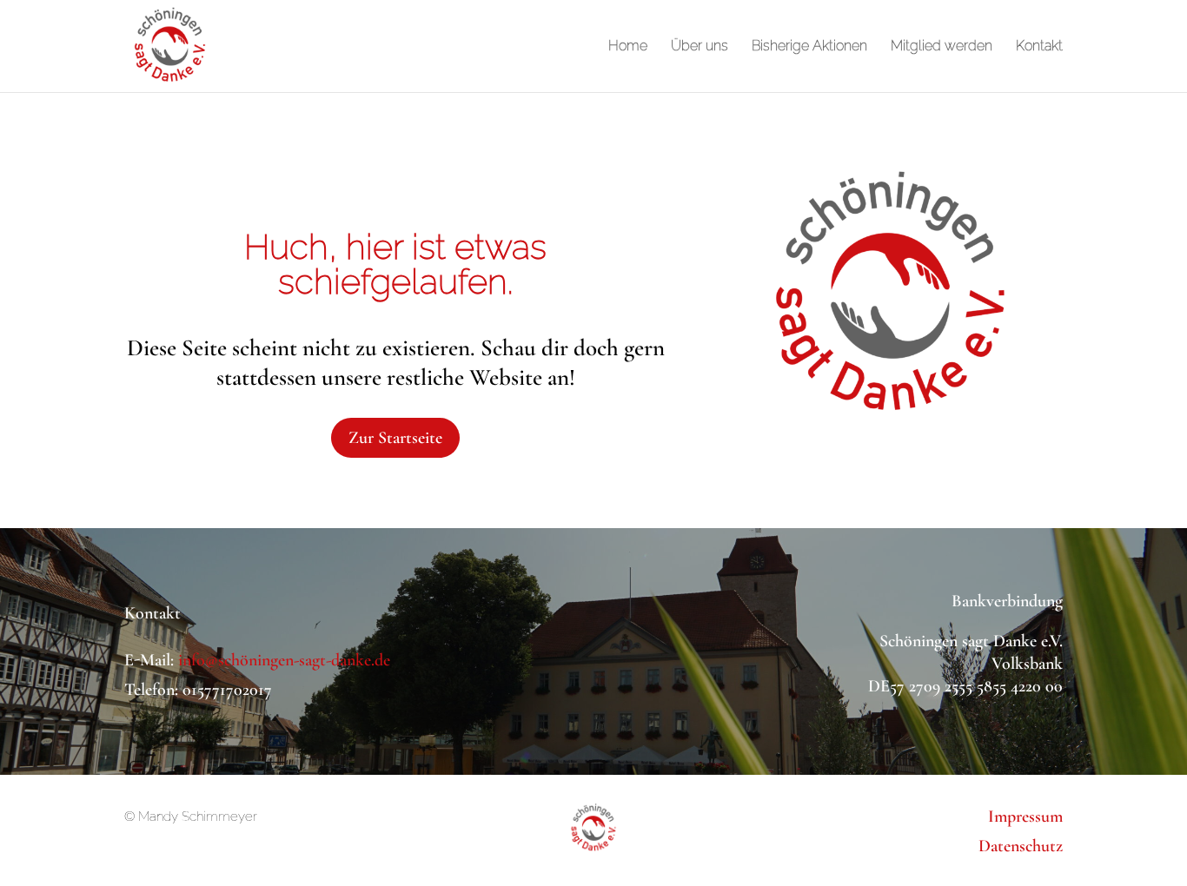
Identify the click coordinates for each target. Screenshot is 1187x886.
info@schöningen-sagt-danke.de (284, 660)
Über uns (699, 47)
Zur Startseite (395, 437)
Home (627, 47)
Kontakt (1039, 47)
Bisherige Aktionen (809, 47)
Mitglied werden (941, 47)
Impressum (1025, 816)
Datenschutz (1020, 846)
